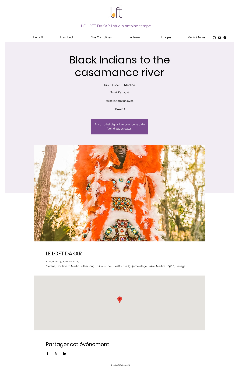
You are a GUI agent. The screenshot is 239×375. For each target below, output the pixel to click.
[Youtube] (219, 37)
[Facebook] (225, 37)
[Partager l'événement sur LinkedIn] (64, 353)
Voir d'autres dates (119, 128)
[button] (66, 37)
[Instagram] (214, 37)
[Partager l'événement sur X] (56, 353)
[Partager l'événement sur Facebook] (47, 353)
